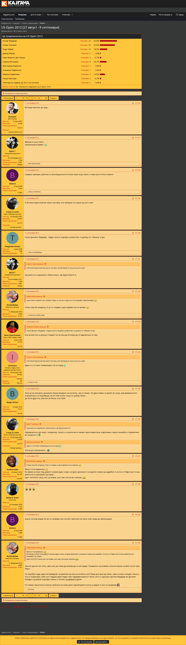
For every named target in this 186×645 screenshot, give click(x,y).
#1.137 (137, 456)
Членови (66, 14)
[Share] (133, 103)
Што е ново (35, 14)
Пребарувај (19, 19)
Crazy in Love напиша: (35, 264)
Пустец (19, 383)
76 (31, 98)
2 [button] (86, 57)
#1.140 (137, 543)
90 (46, 98)
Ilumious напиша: (33, 442)
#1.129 (137, 198)
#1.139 (137, 514)
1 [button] (86, 53)
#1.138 (137, 484)
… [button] (19, 98)
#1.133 (137, 322)
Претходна (8, 98)
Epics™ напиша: (32, 424)
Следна (53, 98)
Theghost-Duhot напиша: (36, 327)
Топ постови (52, 14)
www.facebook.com (15, 132)
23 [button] (85, 40)
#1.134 (137, 352)
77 (35, 98)
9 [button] (86, 61)
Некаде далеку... (16, 227)
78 (39, 98)
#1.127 (137, 138)
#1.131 (137, 259)
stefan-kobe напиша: (34, 296)
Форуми (22, 14)
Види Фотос (8, 31)
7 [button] (86, 74)
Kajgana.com (8, 14)
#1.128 (137, 170)
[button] (43, 14)
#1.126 (137, 103)
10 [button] (85, 49)
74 (23, 98)
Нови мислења (7, 19)
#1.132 (137, 291)
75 (27, 98)
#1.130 (137, 233)
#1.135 (137, 389)
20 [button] (85, 45)
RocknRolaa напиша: (34, 461)
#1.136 (137, 419)
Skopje (19, 164)
